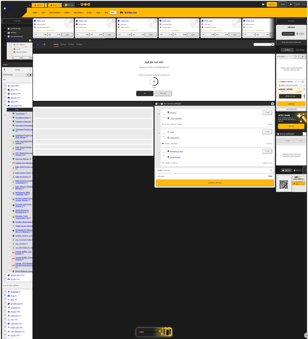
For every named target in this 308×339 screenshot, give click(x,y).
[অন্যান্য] (268, 53)
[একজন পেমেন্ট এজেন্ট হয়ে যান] (263, 4)
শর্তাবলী (302, 68)
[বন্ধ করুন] (305, 208)
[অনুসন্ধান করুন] (273, 44)
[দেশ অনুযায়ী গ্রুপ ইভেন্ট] (30, 74)
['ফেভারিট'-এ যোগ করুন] (72, 20)
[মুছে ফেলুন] (272, 107)
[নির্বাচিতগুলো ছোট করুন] (27, 74)
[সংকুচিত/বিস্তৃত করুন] (305, 172)
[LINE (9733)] (35, 44)
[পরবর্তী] (162, 108)
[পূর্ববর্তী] (30, 40)
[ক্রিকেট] (39, 44)
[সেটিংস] (292, 4)
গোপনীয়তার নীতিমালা (281, 70)
